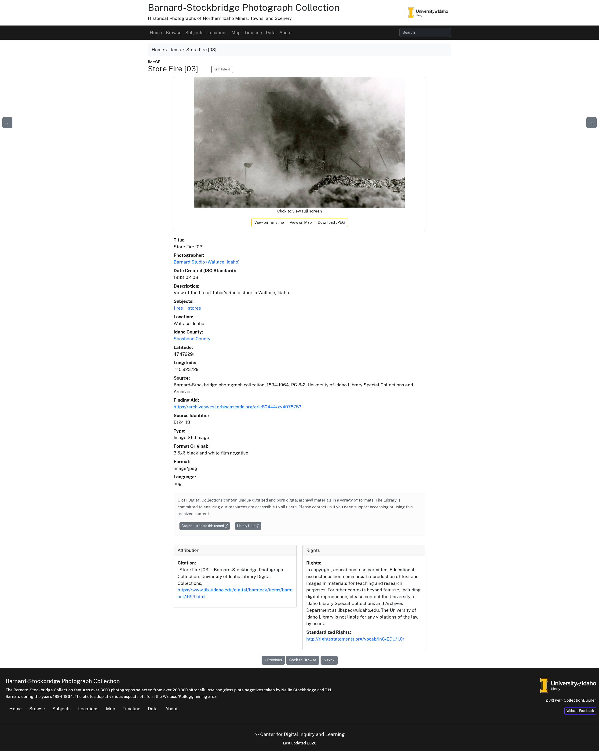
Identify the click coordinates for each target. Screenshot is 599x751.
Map (236, 32)
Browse (174, 32)
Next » (329, 660)
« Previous (273, 660)
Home (156, 32)
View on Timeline (269, 222)
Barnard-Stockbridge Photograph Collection (244, 7)
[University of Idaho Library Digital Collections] (428, 13)
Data (271, 32)
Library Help (246, 526)
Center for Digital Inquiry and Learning (302, 734)
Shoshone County (192, 338)
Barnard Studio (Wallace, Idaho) (207, 261)
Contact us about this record (203, 526)
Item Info (220, 69)
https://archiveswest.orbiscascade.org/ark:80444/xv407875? (237, 406)
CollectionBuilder (580, 700)
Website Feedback (580, 711)
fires (178, 308)
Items (175, 49)
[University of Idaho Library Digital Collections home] (568, 684)
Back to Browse (302, 660)
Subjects (194, 32)
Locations (217, 32)
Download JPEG (331, 222)
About (285, 32)
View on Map (301, 222)
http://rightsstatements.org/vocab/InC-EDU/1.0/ (355, 638)
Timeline (253, 32)
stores (194, 308)
